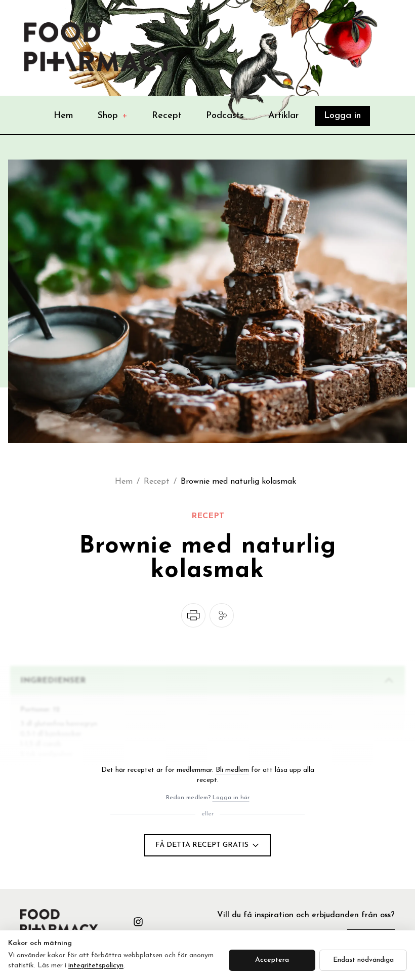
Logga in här (231, 798)
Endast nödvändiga (363, 960)
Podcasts (225, 116)
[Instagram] (138, 922)
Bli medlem (232, 770)
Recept (167, 116)
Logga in (342, 116)
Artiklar (283, 116)
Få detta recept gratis (201, 845)
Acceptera (272, 960)
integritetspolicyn (95, 965)
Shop (113, 116)
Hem (63, 116)
